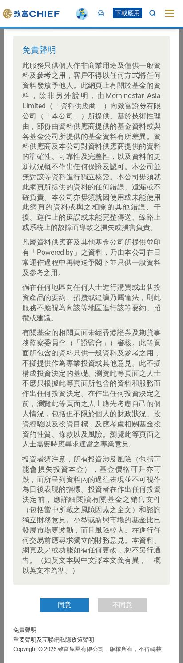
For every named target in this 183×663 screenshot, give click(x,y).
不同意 (122, 605)
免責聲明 (24, 630)
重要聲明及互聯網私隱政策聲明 (53, 639)
